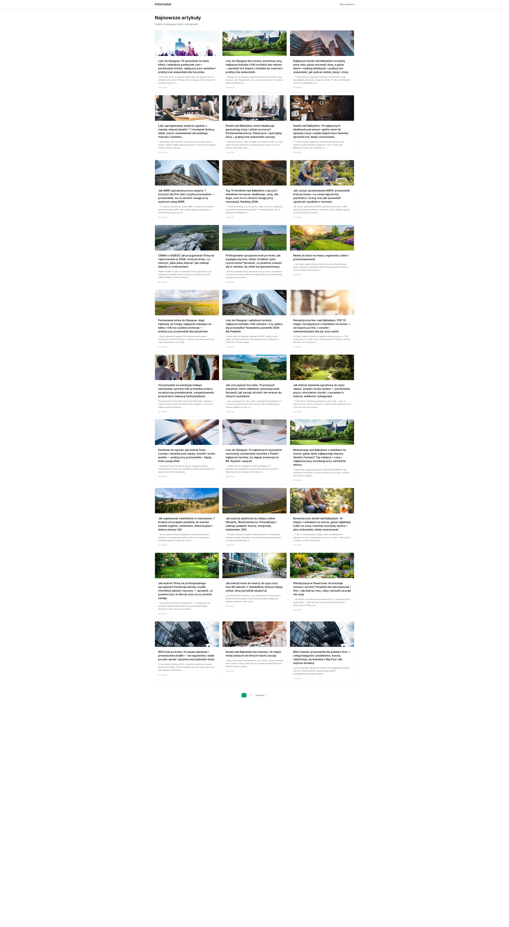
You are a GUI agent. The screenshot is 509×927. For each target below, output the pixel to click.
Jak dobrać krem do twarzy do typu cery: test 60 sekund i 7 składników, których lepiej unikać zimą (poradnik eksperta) (254, 587)
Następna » (261, 695)
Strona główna (346, 4)
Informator (163, 4)
